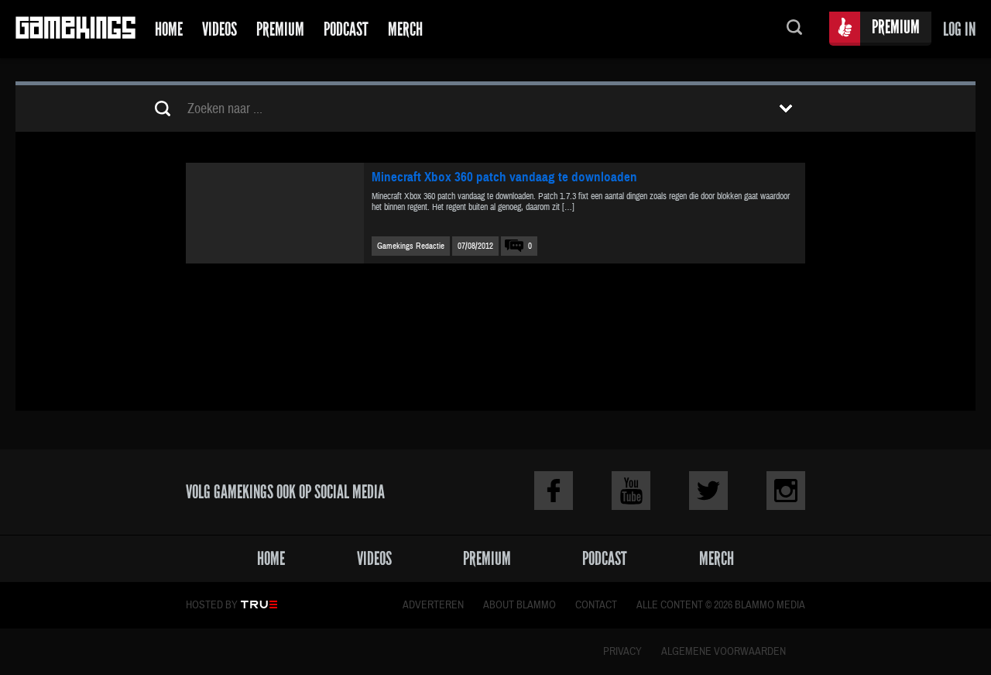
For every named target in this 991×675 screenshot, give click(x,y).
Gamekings (75, 29)
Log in (959, 29)
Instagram (785, 490)
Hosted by (212, 605)
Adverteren (433, 605)
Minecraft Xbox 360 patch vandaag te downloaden (504, 177)
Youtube (631, 490)
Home (169, 29)
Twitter (708, 490)
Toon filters (785, 108)
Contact (596, 605)
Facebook (553, 490)
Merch (405, 29)
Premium (280, 29)
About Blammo (519, 605)
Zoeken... (794, 29)
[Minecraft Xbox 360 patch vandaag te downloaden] (275, 213)
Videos (219, 29)
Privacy (622, 652)
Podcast (346, 29)
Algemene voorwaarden (723, 652)
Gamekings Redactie (410, 246)
